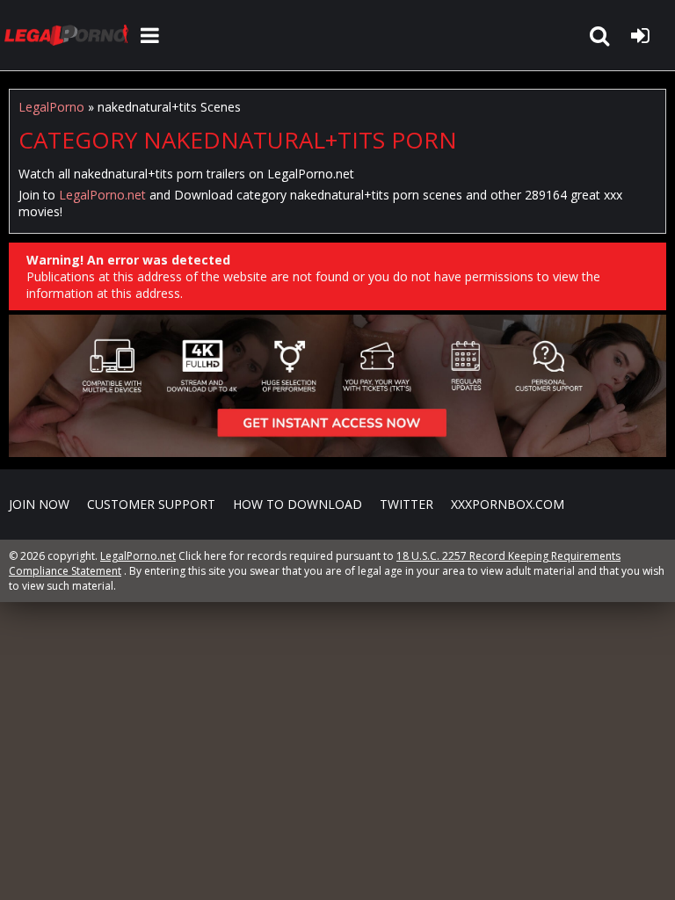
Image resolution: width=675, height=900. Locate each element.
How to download (297, 504)
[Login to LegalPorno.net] (639, 35)
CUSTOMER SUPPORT (151, 504)
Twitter (406, 504)
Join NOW (39, 504)
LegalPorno (51, 106)
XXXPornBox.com (507, 504)
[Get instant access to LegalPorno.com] (337, 452)
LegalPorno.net (70, 35)
